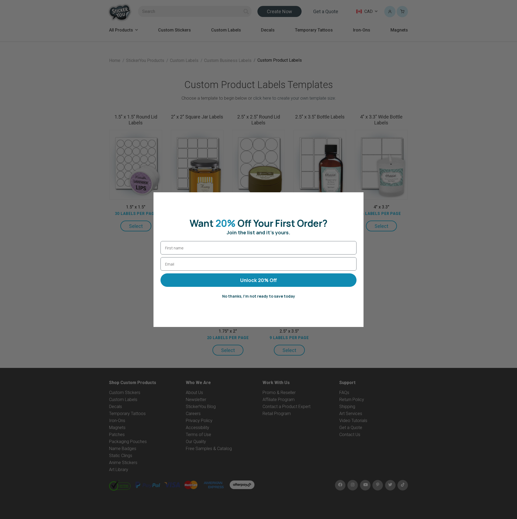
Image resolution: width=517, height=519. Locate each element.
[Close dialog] (356, 199)
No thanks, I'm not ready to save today (258, 296)
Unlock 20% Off (258, 280)
